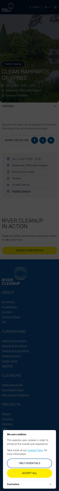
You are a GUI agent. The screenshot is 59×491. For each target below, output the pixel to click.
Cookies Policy (35, 450)
